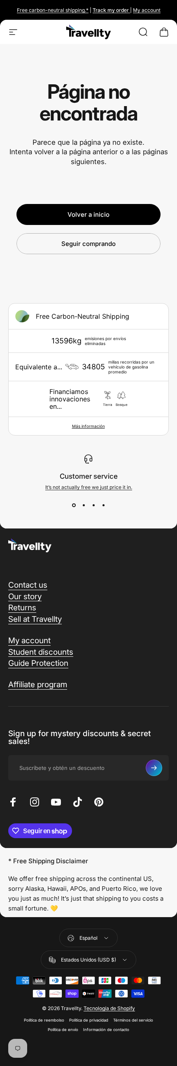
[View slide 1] (74, 505)
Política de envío (63, 1029)
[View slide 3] (93, 505)
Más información (88, 426)
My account (147, 10)
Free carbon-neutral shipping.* (52, 10)
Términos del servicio (133, 1020)
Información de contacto (106, 1029)
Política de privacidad (88, 1020)
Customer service (89, 476)
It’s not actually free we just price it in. (88, 487)
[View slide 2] (83, 505)
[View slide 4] (103, 505)
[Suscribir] (154, 768)
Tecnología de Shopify (109, 1008)
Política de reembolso (44, 1020)
